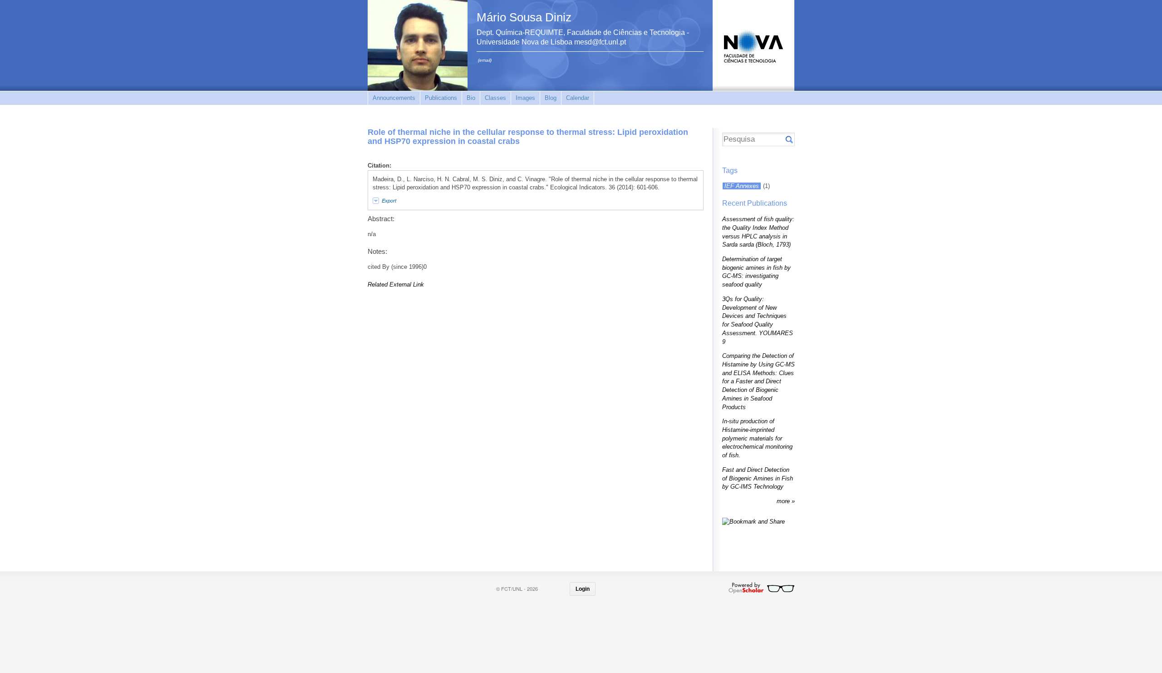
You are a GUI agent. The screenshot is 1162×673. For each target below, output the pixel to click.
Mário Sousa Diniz (524, 17)
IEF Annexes (741, 186)
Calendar (577, 97)
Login (583, 589)
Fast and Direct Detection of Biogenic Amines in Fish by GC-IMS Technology (757, 478)
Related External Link (396, 284)
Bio (471, 97)
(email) (485, 60)
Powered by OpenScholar (761, 588)
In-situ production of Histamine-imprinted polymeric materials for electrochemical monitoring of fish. (757, 438)
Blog (550, 97)
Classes (495, 97)
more (784, 501)
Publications (441, 97)
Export (389, 200)
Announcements (394, 97)
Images (525, 97)
